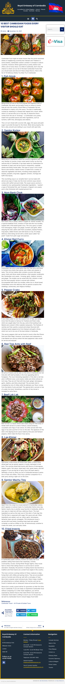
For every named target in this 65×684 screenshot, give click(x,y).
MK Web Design (43, 680)
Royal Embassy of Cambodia (32, 5)
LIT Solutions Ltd (59, 680)
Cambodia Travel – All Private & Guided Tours (16, 603)
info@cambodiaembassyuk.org (32, 662)
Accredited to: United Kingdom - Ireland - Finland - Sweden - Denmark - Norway (31, 10)
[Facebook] (33, 18)
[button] (28, 18)
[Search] (62, 29)
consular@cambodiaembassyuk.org (33, 667)
